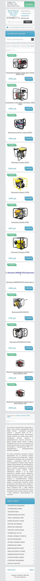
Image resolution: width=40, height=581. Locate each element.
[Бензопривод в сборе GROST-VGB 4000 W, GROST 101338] (20, 101)
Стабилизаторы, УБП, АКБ (14, 533)
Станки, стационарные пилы (15, 518)
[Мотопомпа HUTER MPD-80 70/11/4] (20, 339)
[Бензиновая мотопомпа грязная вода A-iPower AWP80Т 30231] (20, 69)
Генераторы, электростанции (15, 530)
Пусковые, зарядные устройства (16, 536)
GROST (28, 415)
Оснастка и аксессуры (13, 563)
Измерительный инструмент (15, 548)
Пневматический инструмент (15, 554)
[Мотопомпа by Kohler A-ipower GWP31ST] (20, 131)
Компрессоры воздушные (14, 527)
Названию (15, 46)
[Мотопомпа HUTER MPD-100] (20, 310)
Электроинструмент (13, 512)
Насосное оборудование (15, 27)
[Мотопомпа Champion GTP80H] (20, 250)
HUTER (8, 417)
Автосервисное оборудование (16, 506)
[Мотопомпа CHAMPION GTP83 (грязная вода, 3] (20, 274)
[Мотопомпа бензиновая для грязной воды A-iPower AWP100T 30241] (20, 368)
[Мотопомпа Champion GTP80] (20, 220)
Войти (32, 570)
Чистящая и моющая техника (16, 542)
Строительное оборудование (15, 560)
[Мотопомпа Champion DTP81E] (20, 161)
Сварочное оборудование (14, 524)
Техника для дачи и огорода (15, 521)
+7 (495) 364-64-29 (25, 13)
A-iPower (18, 415)
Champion (23, 415)
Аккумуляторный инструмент (16, 515)
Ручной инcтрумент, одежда (15, 557)
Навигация (10, 570)
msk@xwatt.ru (25, 16)
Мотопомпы (22, 27)
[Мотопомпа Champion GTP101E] (20, 191)
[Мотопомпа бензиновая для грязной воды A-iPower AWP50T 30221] (20, 398)
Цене (18, 46)
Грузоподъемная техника (14, 509)
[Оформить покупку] (29, 4)
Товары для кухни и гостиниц (16, 551)
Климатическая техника (14, 545)
